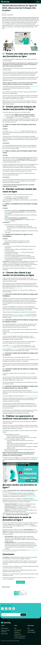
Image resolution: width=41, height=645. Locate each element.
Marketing (4, 13)
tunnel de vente (18, 288)
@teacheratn (12, 345)
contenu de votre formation (14, 131)
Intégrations (17, 632)
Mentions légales (31, 632)
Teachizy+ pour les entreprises (5, 631)
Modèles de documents (19, 636)
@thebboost (14, 349)
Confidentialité (30, 630)
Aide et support (4, 628)
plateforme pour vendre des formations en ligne (20, 491)
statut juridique (27, 525)
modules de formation (31, 496)
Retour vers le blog (6, 586)
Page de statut (4, 633)
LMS (13, 196)
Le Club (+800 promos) (19, 638)
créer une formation (33, 86)
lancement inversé (18, 117)
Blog (15, 628)
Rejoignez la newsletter (5, 611)
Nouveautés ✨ (17, 634)
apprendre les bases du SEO (31, 395)
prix (33, 249)
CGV (28, 628)
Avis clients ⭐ (17, 630)
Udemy (19, 252)
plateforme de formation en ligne (19, 314)
